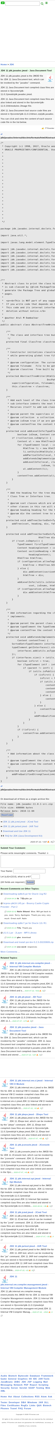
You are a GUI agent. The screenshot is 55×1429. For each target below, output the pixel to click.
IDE (35, 1379)
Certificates (13, 1405)
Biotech (12, 1376)
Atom (44, 1397)
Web (47, 1388)
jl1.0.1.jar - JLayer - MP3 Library (20, 933)
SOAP (31, 1388)
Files (3, 1405)
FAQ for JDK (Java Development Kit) (23, 836)
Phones (5, 1408)
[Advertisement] (27, 34)
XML (3, 1391)
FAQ (20, 1408)
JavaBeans (7, 1382)
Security (5, 1388)
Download (7, 815)
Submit (30, 882)
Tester (4, 1402)
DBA (23, 1402)
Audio (4, 1376)
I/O (30, 1379)
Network (18, 1385)
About (16, 1397)
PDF (26, 1385)
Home (4, 64)
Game (4, 1379)
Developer (14, 1402)
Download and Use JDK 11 (17, 831)
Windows (32, 1402)
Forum (27, 1408)
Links (32, 1405)
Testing (40, 1388)
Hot (10, 1397)
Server (14, 1388)
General (12, 1379)
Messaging (6, 1385)
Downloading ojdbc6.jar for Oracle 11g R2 (25, 894)
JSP (29, 1382)
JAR (40, 1402)
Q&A (39, 1405)
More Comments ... (10, 952)
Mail (45, 1382)
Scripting (43, 1385)
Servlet (23, 1388)
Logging (37, 1382)
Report (33, 1385)
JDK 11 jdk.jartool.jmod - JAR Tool (20, 826)
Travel (13, 1408)
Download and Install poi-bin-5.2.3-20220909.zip (28, 942)
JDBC (17, 1382)
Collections (27, 1397)
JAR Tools (44, 1379)
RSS (37, 1397)
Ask (50, 1397)
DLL (46, 1402)
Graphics (23, 1379)
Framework (47, 1376)
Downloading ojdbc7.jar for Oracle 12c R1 (25, 923)
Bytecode (23, 1376)
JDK (11, 64)
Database (35, 1376)
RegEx (24, 1405)
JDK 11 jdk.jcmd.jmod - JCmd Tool (20, 822)
